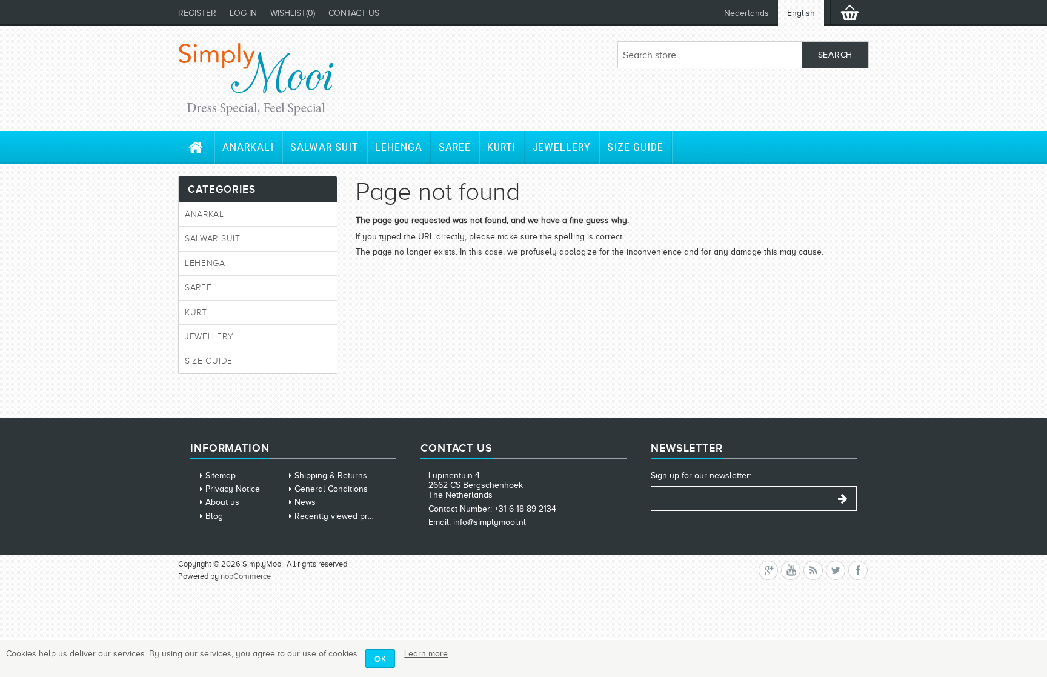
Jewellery (562, 147)
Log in (243, 13)
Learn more (426, 653)
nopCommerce (246, 576)
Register (197, 13)
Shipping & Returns (330, 475)
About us (222, 502)
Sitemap (220, 475)
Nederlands (746, 13)
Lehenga (398, 147)
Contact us (353, 13)
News (305, 502)
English (801, 13)
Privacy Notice (232, 488)
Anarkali (248, 147)
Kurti (501, 147)
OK (380, 658)
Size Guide (635, 147)
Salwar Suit (324, 147)
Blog (214, 516)
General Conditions (331, 488)
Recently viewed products (343, 516)
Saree (455, 147)
